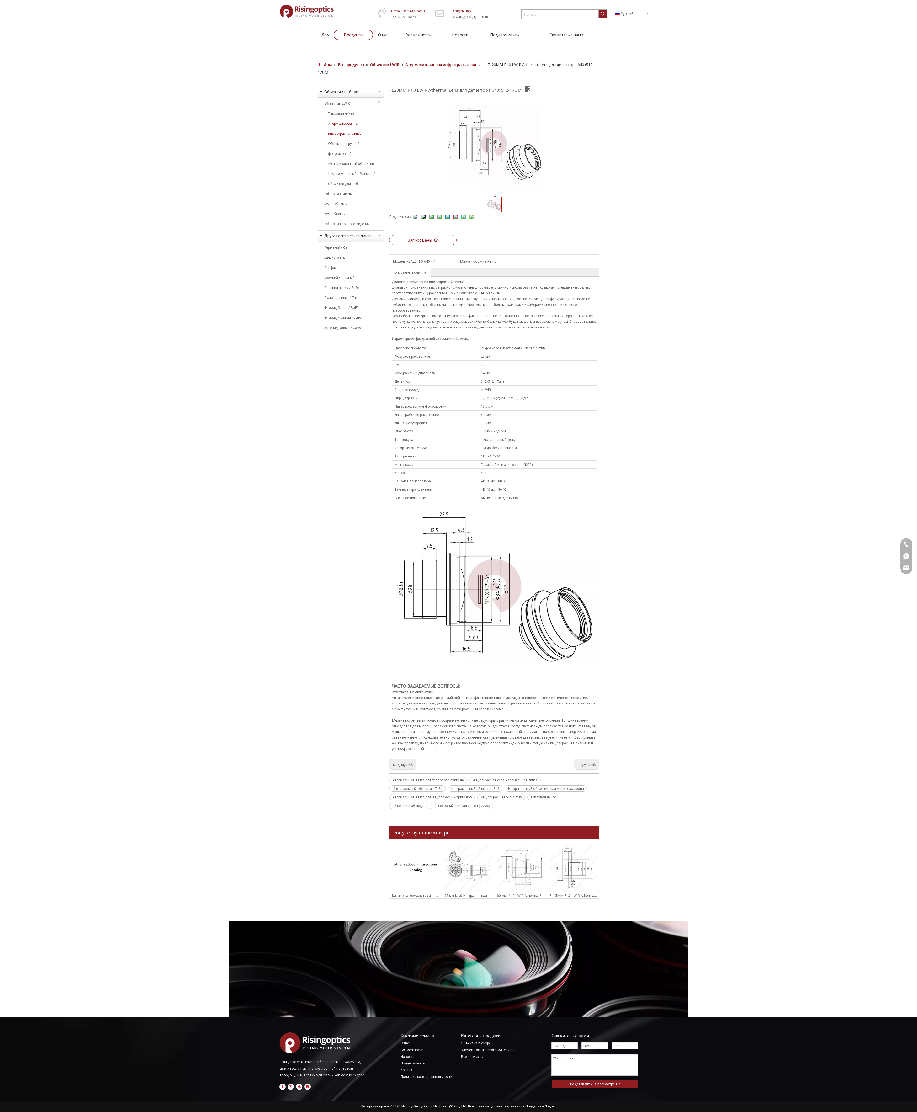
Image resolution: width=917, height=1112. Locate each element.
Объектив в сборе (341, 91)
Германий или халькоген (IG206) (464, 805)
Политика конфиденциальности (426, 1076)
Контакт (407, 1070)
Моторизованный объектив (351, 163)
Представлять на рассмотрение (595, 1084)
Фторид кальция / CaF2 (343, 317)
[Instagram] (307, 1086)
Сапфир (330, 267)
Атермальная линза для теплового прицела (428, 780)
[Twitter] (291, 1086)
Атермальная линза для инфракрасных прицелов (432, 797)
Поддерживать (412, 1063)
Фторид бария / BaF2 (341, 307)
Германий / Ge (335, 247)
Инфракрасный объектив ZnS (475, 788)
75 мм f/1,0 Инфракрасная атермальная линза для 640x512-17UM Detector (468, 895)
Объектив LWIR (337, 103)
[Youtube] (299, 1086)
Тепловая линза (341, 113)
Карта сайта (514, 1106)
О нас (405, 1043)
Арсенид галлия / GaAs (342, 327)
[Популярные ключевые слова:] (602, 14)
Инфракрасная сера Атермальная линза (505, 780)
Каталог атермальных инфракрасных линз (416, 895)
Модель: (399, 261)
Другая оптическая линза (348, 235)
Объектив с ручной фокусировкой (344, 148)
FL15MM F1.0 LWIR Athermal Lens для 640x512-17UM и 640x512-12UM (573, 895)
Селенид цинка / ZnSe (341, 287)
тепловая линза (543, 797)
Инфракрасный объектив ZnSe (417, 788)
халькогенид (334, 257)
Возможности (411, 1050)
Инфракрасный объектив (501, 797)
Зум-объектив (335, 213)
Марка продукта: (473, 261)
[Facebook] (282, 1086)
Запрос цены (420, 240)
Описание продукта (410, 272)
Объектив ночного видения (347, 223)
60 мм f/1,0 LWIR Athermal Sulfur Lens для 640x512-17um (521, 895)
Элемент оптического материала (488, 1050)
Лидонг (550, 1106)
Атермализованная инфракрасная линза (345, 128)
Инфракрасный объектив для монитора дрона (546, 788)
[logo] (316, 1042)
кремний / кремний (339, 277)
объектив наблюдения (410, 805)
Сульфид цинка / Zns (340, 297)
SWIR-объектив (337, 203)
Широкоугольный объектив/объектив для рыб (351, 178)
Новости (407, 1056)
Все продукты (472, 1056)
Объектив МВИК (338, 193)
